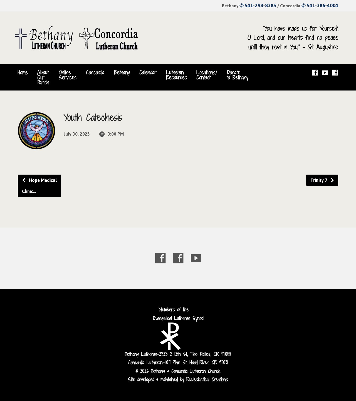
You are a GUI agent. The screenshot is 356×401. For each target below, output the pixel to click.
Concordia (95, 72)
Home (23, 72)
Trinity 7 (319, 180)
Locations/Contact (206, 75)
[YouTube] (325, 72)
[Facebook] (315, 72)
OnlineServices (67, 75)
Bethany (122, 72)
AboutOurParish (43, 77)
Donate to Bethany (237, 75)
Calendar (148, 72)
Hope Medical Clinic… (39, 186)
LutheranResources (176, 75)
